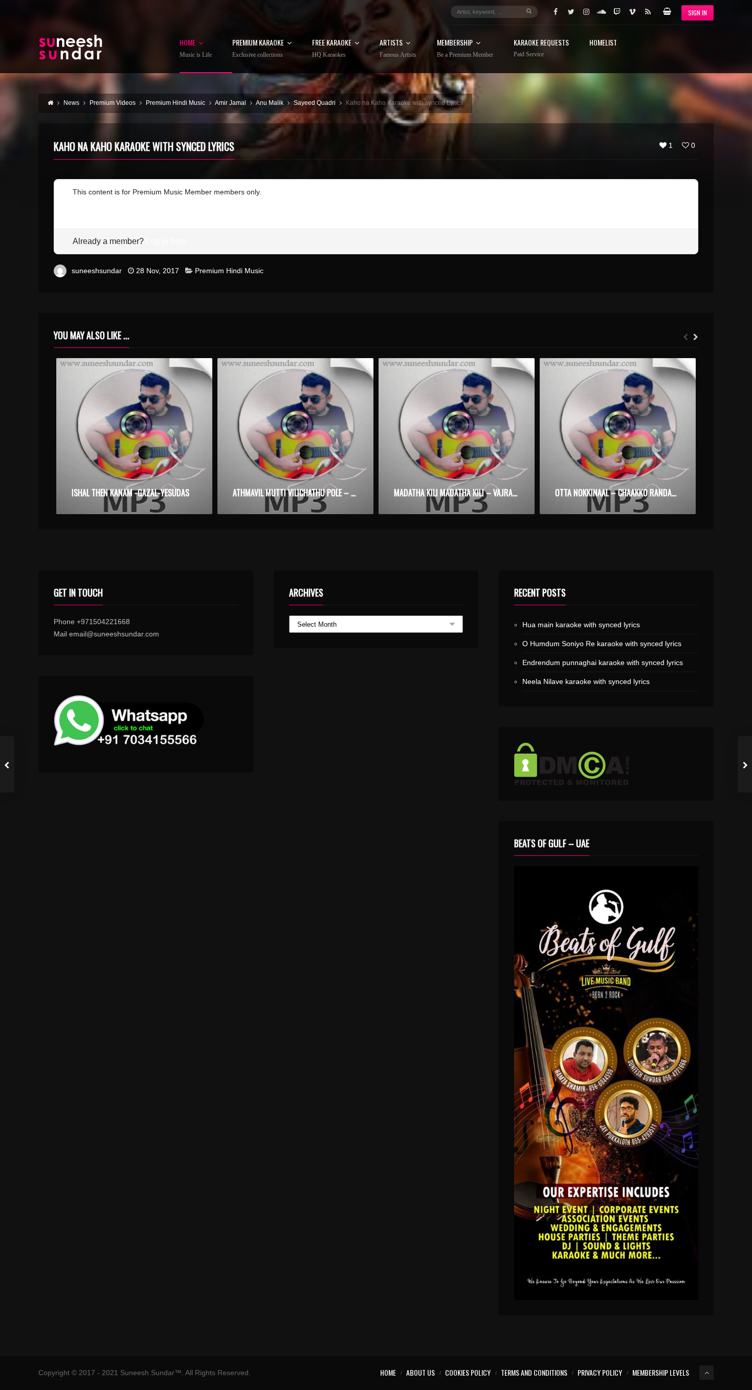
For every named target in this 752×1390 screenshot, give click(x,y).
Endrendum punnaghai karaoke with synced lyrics (602, 662)
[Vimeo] (632, 11)
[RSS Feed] (647, 11)
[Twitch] (617, 11)
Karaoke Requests (541, 48)
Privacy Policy (600, 1372)
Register (86, 204)
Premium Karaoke (258, 48)
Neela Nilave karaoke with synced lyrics (586, 681)
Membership (465, 48)
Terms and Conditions (534, 1372)
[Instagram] (586, 11)
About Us (420, 1372)
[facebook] (555, 11)
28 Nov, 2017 (157, 271)
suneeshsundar (97, 271)
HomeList (603, 43)
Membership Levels (660, 1372)
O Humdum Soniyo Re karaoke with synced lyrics (601, 643)
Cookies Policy (468, 1372)
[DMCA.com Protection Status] (606, 763)
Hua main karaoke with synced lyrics (581, 625)
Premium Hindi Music (229, 271)
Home (196, 48)
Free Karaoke (331, 48)
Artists (398, 48)
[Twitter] (571, 11)
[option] (134, 436)
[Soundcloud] (601, 11)
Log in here (166, 241)
